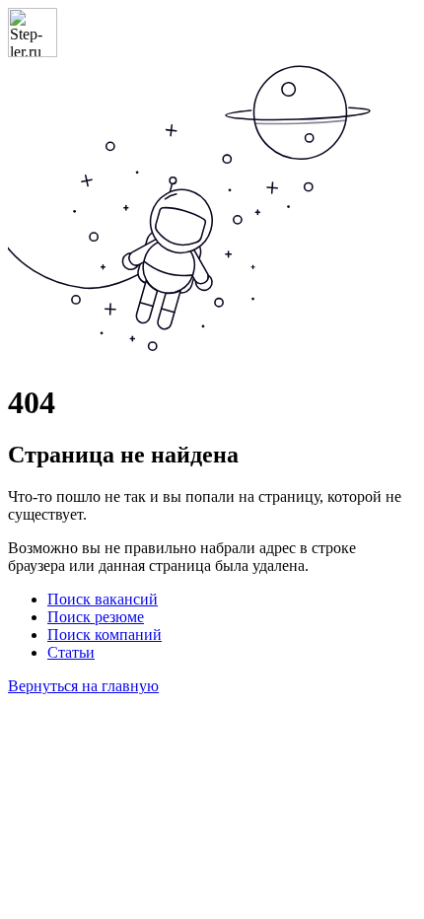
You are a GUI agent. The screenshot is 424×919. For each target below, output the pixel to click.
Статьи (71, 652)
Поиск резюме (95, 616)
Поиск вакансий (102, 599)
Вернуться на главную (83, 685)
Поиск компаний (104, 634)
